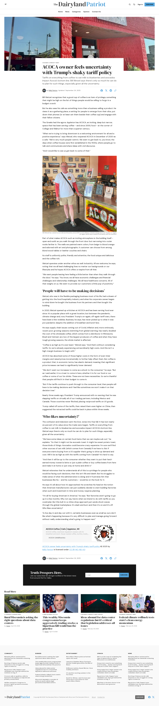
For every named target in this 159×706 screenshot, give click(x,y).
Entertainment (71, 653)
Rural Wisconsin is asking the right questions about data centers (47, 657)
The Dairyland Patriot (82, 697)
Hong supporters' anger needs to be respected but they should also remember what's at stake (109, 671)
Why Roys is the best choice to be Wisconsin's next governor (108, 683)
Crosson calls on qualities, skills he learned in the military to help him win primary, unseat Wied (17, 677)
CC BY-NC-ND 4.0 (77, 549)
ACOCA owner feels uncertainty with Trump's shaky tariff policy (71, 546)
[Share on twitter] (106, 90)
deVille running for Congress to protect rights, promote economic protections (16, 684)
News (57, 62)
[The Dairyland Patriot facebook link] (149, 697)
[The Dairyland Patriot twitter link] (153, 697)
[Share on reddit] (110, 90)
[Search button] (129, 4)
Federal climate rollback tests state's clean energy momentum (47, 675)
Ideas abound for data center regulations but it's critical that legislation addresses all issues (46, 669)
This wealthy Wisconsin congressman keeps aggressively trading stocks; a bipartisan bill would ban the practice (48, 663)
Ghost (71, 697)
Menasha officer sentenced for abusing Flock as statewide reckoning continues (17, 658)
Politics (55, 614)
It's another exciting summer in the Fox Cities (78, 673)
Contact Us (101, 697)
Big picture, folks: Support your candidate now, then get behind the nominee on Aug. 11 (16, 671)
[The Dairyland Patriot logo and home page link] (79, 4)
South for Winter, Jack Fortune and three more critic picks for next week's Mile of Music (78, 679)
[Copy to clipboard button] (115, 90)
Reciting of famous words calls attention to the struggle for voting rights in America (16, 664)
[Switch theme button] (134, 4)
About (94, 697)
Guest (8, 626)
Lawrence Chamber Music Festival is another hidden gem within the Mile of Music (79, 663)
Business (45, 62)
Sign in (140, 4)
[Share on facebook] (102, 90)
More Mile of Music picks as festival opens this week (78, 657)
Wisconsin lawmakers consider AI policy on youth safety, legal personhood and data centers (46, 681)
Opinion (100, 614)
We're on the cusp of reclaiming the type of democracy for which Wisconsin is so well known (109, 658)
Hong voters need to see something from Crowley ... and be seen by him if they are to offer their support (109, 664)
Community (52, 62)
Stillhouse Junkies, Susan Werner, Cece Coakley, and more (79, 669)
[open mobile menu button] (5, 4)
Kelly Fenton (53, 90)
